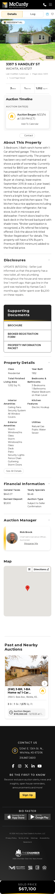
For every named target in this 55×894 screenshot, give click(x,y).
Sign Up (27, 795)
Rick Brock (26, 532)
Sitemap (34, 838)
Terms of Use (24, 838)
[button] (47, 14)
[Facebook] (13, 765)
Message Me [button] (31, 543)
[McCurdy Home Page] (15, 4)
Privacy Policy (11, 838)
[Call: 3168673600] (44, 4)
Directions (40, 569)
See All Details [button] (13, 471)
